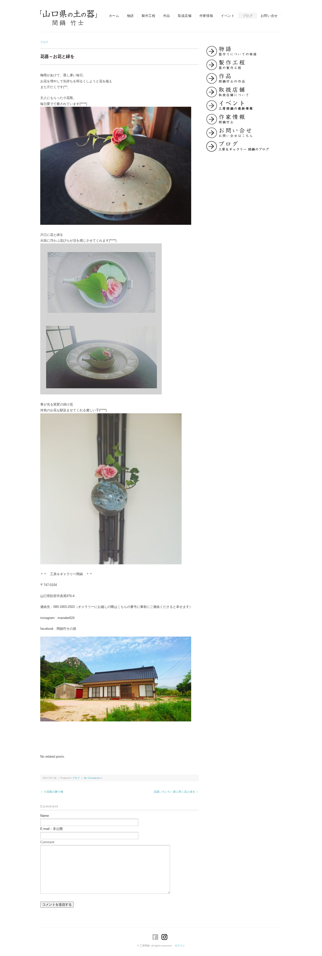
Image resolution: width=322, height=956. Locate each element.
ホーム (114, 16)
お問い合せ (269, 16)
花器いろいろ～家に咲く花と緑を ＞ (176, 791)
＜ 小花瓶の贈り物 (51, 791)
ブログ (248, 16)
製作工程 (148, 16)
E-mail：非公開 (51, 829)
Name (44, 816)
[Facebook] (156, 937)
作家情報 (206, 16)
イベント (228, 16)
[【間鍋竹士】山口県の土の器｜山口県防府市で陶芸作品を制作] (68, 14)
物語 (130, 16)
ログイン (180, 945)
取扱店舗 (185, 16)
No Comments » (93, 778)
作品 (166, 16)
